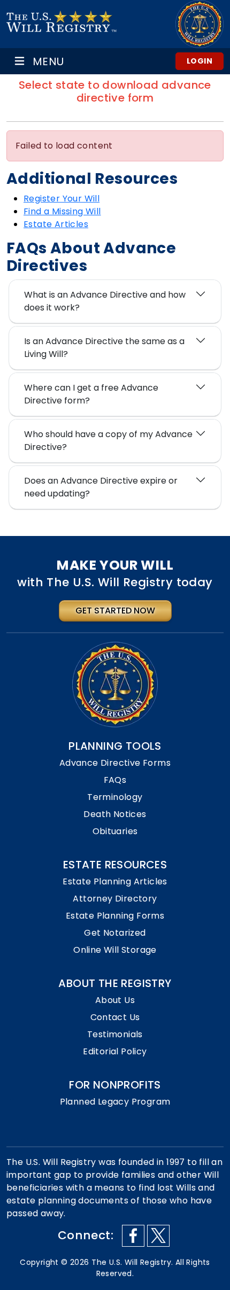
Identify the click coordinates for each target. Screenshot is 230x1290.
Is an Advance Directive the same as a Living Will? (104, 347)
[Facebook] (133, 1236)
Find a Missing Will (62, 211)
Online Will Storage (115, 950)
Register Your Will (61, 198)
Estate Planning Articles (115, 881)
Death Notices (114, 814)
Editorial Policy (115, 1051)
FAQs (115, 780)
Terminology (114, 797)
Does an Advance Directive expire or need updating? (101, 487)
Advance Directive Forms (115, 763)
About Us (115, 1000)
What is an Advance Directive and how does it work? (105, 301)
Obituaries (115, 831)
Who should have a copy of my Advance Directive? (108, 440)
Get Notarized (114, 933)
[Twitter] (158, 1236)
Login (199, 61)
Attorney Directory (115, 898)
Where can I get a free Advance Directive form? (91, 394)
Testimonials (115, 1034)
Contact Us (115, 1017)
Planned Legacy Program (115, 1101)
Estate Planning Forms (115, 916)
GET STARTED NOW (115, 610)
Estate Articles (56, 224)
